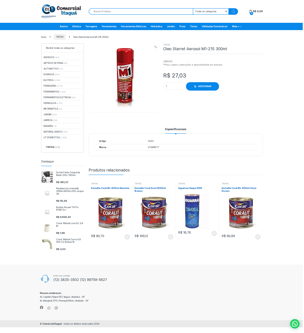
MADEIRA (50, 126)
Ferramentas (109, 26)
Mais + (236, 26)
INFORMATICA (53, 108)
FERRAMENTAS (55, 91)
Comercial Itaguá (52, 323)
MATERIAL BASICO (56, 131)
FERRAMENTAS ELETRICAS (59, 97)
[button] (155, 47)
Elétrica (76, 26)
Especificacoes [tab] (175, 129)
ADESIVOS (51, 57)
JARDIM (50, 114)
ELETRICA (52, 80)
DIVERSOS (52, 74)
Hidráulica (156, 26)
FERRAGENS (53, 85)
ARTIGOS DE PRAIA (55, 63)
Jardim (171, 26)
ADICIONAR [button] (124, 237)
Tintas (193, 26)
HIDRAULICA (53, 103)
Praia (182, 26)
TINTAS (60, 36)
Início (43, 36)
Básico (64, 26)
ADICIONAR (204, 86)
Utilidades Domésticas (215, 26)
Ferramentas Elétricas (133, 26)
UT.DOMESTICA (55, 137)
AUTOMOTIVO (53, 68)
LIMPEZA (51, 120)
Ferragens (91, 26)
